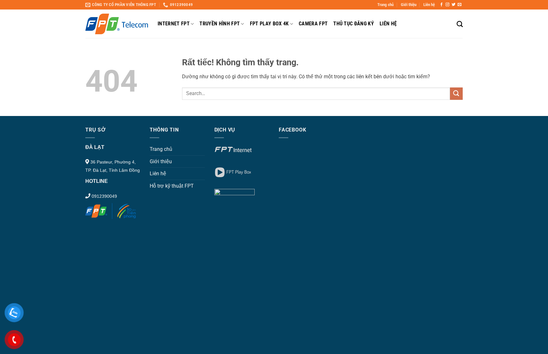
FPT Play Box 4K (269, 24)
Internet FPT (174, 24)
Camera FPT (313, 24)
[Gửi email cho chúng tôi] (459, 5)
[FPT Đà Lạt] (116, 24)
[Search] (460, 24)
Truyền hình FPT (219, 24)
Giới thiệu (408, 4)
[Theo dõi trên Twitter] (453, 5)
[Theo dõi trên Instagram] (447, 5)
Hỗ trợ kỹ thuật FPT (172, 186)
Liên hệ (429, 4)
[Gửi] (456, 93)
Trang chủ (385, 4)
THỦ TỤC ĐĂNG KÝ (353, 24)
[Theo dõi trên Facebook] (441, 5)
